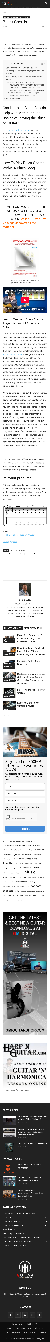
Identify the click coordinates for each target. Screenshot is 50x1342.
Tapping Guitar (13, 895)
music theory (21, 882)
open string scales (23, 886)
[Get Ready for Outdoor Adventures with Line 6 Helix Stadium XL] (9, 1120)
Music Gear (21, 877)
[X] (20, 36)
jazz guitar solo (16, 868)
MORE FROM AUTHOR (33, 628)
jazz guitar (6, 868)
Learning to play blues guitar (16, 130)
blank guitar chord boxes (21, 841)
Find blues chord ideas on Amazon (19, 535)
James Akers (31, 859)
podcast (35, 886)
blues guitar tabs (8, 845)
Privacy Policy (19, 809)
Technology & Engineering (29, 895)
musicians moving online (35, 877)
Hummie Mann (18, 859)
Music (30, 872)
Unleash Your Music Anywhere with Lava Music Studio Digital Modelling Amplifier (31, 1132)
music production (8, 882)
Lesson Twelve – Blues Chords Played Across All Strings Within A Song (24, 94)
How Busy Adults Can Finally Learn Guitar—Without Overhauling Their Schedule (31, 651)
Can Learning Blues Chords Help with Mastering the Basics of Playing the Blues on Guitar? (25, 71)
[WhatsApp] (32, 36)
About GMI (39, 1328)
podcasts (8, 890)
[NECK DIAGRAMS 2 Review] (9, 1168)
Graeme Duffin (7, 854)
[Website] (32, 1315)
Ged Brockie (25, 600)
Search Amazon (10, 542)
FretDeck (30, 850)
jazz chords (37, 863)
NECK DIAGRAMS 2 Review (29, 1165)
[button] (46, 3)
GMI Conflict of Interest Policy (35, 1332)
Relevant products (14, 98)
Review (17, 891)
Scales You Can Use (28, 891)
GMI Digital (39, 849)
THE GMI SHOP (31, 1324)
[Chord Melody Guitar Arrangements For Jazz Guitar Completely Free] (9, 1194)
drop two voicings (34, 845)
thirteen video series (12, 354)
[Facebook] (13, 36)
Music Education (9, 877)
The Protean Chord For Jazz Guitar (32, 1144)
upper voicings (18, 900)
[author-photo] (25, 596)
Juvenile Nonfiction (31, 868)
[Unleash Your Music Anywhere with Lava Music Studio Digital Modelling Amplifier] (9, 1132)
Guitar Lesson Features (8, 654)
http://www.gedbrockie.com (25, 604)
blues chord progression (13, 554)
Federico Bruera (19, 850)
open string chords (9, 886)
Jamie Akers (8, 863)
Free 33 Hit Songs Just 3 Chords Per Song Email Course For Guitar (29, 638)
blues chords (31, 554)
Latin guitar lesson (9, 873)
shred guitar (40, 891)
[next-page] (8, 715)
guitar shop (6, 859)
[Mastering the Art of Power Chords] (9, 693)
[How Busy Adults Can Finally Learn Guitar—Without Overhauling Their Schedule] (9, 651)
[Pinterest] (26, 36)
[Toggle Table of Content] (42, 64)
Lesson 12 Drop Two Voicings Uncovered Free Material (25, 223)
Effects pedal (7, 850)
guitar (17, 854)
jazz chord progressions (24, 863)
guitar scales (37, 854)
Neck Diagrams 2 (33, 882)
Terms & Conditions (13, 1332)
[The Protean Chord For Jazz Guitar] (9, 1147)
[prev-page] (4, 715)
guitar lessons (26, 854)
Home (5, 13)
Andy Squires (7, 841)
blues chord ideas (18, 551)
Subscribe (25, 828)
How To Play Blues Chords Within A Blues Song (24, 78)
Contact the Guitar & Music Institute (19, 1328)
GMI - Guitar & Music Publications (8, 640)
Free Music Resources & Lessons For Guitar (16, 17)
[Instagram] (18, 1315)
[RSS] (25, 1315)
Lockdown (19, 873)
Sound (5, 895)
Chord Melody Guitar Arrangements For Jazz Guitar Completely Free (31, 1193)
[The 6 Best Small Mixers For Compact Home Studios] (9, 1181)
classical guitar (21, 845)
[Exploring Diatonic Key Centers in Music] (9, 705)
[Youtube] (39, 1315)
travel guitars (7, 900)
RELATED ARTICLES (12, 628)
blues (33, 841)
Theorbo (43, 895)
